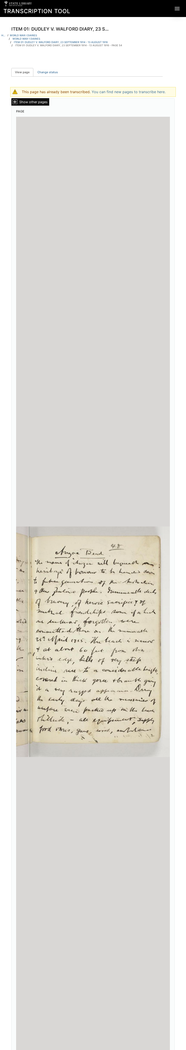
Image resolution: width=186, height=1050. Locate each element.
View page (24, 72)
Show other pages (33, 102)
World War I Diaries (23, 35)
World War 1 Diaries (26, 38)
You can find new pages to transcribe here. (129, 92)
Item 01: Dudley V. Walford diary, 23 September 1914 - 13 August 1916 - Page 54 (68, 45)
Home (3, 35)
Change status (47, 72)
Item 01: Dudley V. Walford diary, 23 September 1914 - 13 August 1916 (61, 42)
